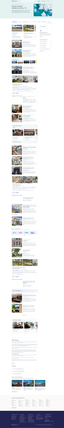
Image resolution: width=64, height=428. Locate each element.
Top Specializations (30, 414)
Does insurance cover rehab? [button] (43, 41)
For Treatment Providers (48, 414)
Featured (14, 127)
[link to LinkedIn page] (46, 421)
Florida (20, 127)
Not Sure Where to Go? (15, 414)
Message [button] (18, 192)
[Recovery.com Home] (15, 1)
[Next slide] (36, 32)
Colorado (24, 387)
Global (22, 127)
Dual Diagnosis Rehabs (30, 419)
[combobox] (28, 1)
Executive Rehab (30, 417)
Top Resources (38, 414)
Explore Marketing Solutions (48, 416)
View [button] (13, 192)
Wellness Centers (22, 420)
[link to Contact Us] (45, 421)
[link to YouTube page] (48, 421)
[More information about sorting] (51, 23)
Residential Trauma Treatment (31, 420)
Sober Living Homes (22, 418)
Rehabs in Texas (13, 418)
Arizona (13, 387)
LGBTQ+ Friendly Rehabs (22, 419)
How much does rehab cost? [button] (43, 43)
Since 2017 (48, 33)
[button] (49, 23)
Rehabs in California (14, 416)
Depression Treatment (30, 416)
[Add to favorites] (21, 41)
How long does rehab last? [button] (43, 45)
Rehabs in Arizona (14, 419)
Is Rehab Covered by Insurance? (39, 417)
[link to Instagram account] (51, 421)
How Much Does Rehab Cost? (39, 419)
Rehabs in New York (14, 417)
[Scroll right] (51, 21)
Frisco (16, 214)
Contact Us (46, 418)
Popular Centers (22, 414)
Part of (26, 107)
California (17, 127)
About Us (46, 417)
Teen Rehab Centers (30, 418)
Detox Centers (21, 416)
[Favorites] (51, 1)
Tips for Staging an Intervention (39, 418)
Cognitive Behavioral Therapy (23, 417)
